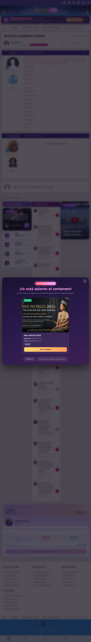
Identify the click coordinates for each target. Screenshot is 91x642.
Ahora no (29, 359)
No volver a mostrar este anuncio (52, 359)
